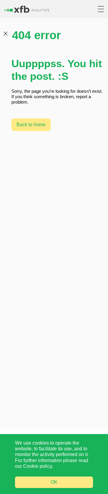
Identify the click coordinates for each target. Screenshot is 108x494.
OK (54, 482)
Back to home (31, 124)
